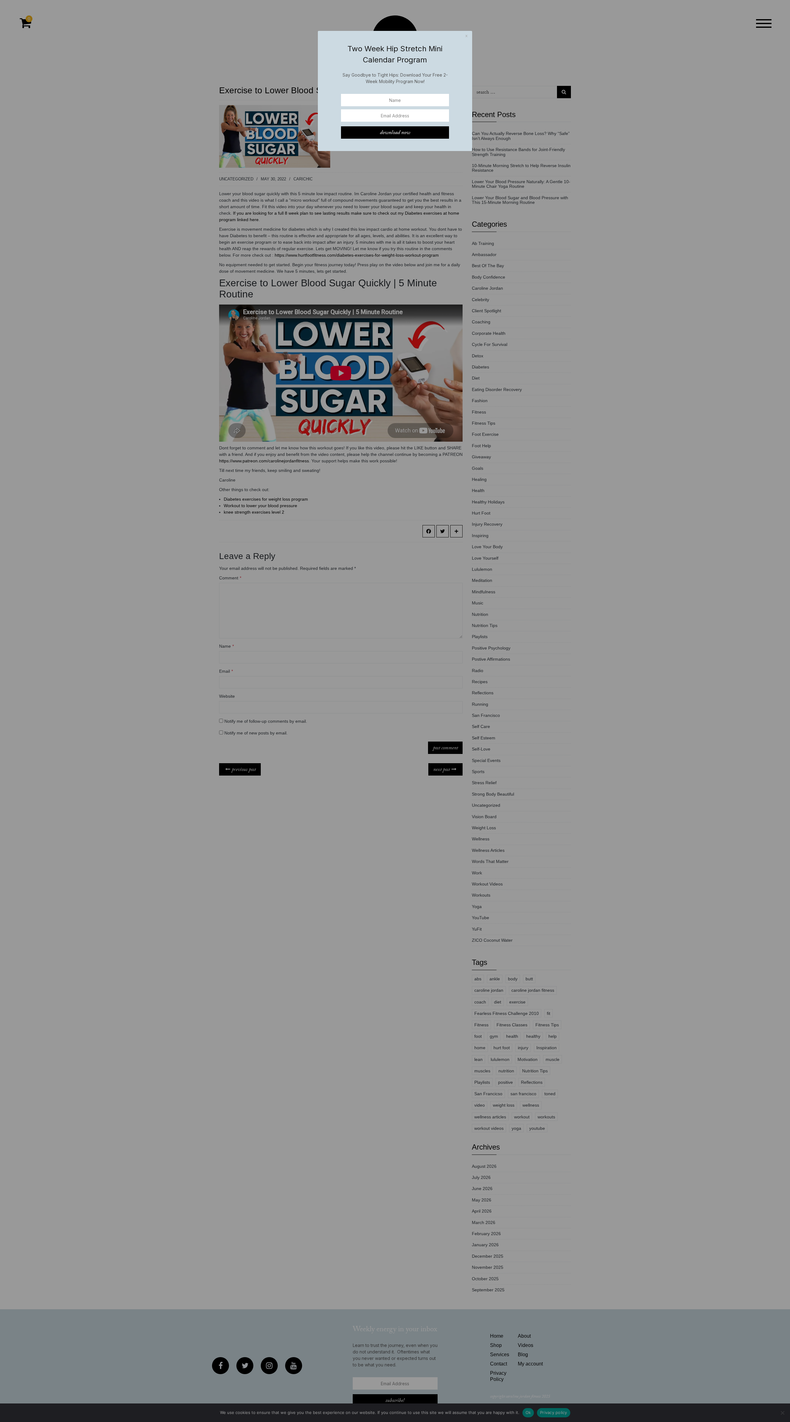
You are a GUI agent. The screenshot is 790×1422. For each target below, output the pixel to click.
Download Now (395, 132)
